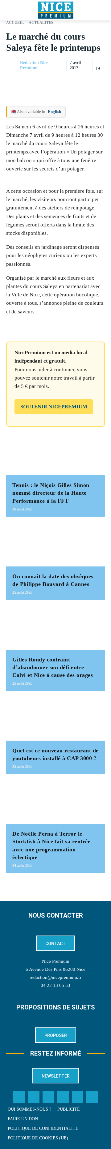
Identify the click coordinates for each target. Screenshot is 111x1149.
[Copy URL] (42, 81)
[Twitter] (33, 1097)
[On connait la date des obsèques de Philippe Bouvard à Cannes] (55, 544)
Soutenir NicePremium (53, 407)
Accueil (15, 22)
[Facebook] (56, 81)
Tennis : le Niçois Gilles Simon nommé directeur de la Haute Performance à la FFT (50, 493)
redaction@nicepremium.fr (55, 977)
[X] (70, 81)
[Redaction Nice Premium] (12, 65)
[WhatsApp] (84, 81)
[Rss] (92, 1097)
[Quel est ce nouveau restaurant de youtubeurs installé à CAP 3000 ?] (55, 719)
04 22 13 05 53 (55, 985)
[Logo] (55, 10)
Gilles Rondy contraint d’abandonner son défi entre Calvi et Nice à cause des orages (52, 667)
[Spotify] (78, 1097)
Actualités (41, 22)
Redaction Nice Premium (34, 65)
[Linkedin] (98, 81)
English (54, 111)
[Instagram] (48, 1097)
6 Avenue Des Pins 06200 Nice (55, 969)
